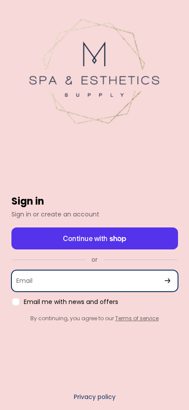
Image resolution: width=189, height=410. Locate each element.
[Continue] (167, 281)
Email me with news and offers (71, 302)
